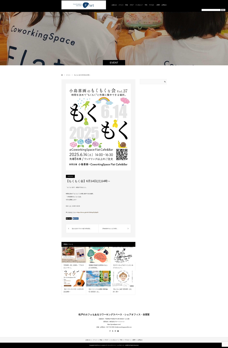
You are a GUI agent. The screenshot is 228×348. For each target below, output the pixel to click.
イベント (121, 5)
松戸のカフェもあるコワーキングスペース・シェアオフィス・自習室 (114, 314)
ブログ (132, 5)
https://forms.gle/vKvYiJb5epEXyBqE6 (87, 212)
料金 (126, 5)
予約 (146, 5)
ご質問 (158, 5)
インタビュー (139, 5)
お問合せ (164, 5)
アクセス (151, 5)
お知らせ (114, 5)
